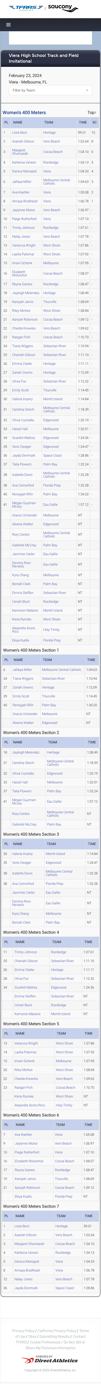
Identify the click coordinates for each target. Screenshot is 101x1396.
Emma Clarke (22, 364)
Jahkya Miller (21, 182)
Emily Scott (20, 390)
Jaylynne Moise (23, 210)
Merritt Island (52, 399)
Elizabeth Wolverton (19, 273)
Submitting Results (54, 1336)
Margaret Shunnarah (20, 151)
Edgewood (51, 420)
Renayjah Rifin (22, 494)
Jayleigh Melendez (25, 293)
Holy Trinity (51, 630)
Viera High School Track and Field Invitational (43, 58)
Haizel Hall (20, 429)
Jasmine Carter (23, 554)
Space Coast (52, 455)
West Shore (51, 245)
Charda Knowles (24, 328)
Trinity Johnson (23, 228)
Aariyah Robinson (25, 319)
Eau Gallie (50, 505)
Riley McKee (21, 311)
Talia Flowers (22, 464)
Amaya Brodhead (24, 201)
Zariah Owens (22, 372)
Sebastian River (54, 346)
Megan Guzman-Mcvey (24, 504)
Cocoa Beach (53, 152)
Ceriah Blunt (21, 601)
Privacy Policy (23, 1331)
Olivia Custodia (23, 420)
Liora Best (19, 132)
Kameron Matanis (25, 610)
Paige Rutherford (24, 219)
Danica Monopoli (24, 171)
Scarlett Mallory (23, 438)
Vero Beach (51, 141)
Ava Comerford (23, 485)
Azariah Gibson (23, 141)
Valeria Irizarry (22, 399)
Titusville (49, 302)
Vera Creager (21, 447)
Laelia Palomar (23, 254)
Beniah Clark (21, 584)
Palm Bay (50, 464)
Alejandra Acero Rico (23, 629)
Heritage (49, 132)
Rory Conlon (21, 534)
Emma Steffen (22, 593)
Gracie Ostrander (24, 515)
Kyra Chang (20, 575)
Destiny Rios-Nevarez (22, 564)
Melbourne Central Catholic (56, 181)
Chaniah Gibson (23, 355)
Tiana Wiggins (22, 346)
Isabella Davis (22, 475)
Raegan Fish (21, 337)
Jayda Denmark (23, 455)
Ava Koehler (21, 192)
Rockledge (51, 162)
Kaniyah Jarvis (22, 302)
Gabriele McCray (24, 545)
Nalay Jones (21, 236)
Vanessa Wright (23, 245)
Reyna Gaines (22, 284)
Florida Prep (52, 485)
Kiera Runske (21, 619)
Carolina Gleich (23, 409)
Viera (47, 171)
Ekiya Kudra (20, 640)
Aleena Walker (22, 524)
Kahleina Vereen (24, 162)
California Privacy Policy (57, 1331)
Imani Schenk (22, 263)
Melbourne (51, 263)
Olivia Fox (19, 381)
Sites (32, 1336)
